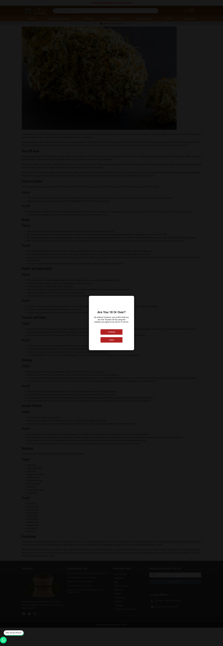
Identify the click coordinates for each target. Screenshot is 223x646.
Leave (111, 340)
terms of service (121, 322)
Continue (111, 332)
